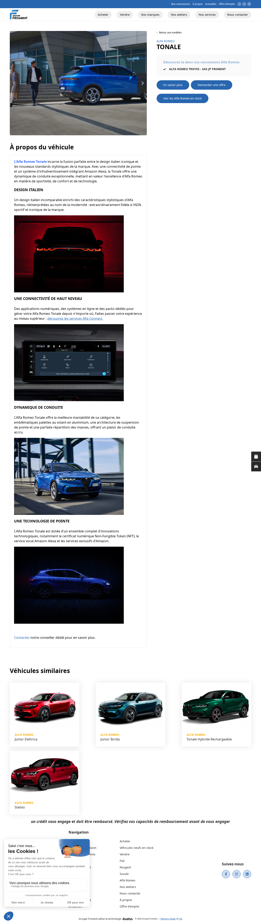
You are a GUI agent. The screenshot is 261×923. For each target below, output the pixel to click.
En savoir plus (172, 85)
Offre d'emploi (129, 906)
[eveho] (127, 919)
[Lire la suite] (256, 457)
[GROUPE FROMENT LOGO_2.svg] (19, 15)
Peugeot (125, 867)
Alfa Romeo (127, 880)
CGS (180, 918)
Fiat (122, 861)
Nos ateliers (128, 887)
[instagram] (236, 874)
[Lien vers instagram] (244, 4)
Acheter (125, 841)
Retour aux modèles (170, 32)
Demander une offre (212, 85)
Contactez (22, 637)
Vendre (124, 854)
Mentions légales (168, 918)
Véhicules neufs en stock (136, 848)
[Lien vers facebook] (239, 4)
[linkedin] (247, 874)
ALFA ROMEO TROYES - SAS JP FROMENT (197, 69)
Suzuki (124, 874)
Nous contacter (130, 893)
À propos (126, 900)
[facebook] (226, 874)
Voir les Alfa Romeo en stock (182, 98)
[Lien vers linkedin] (249, 4)
